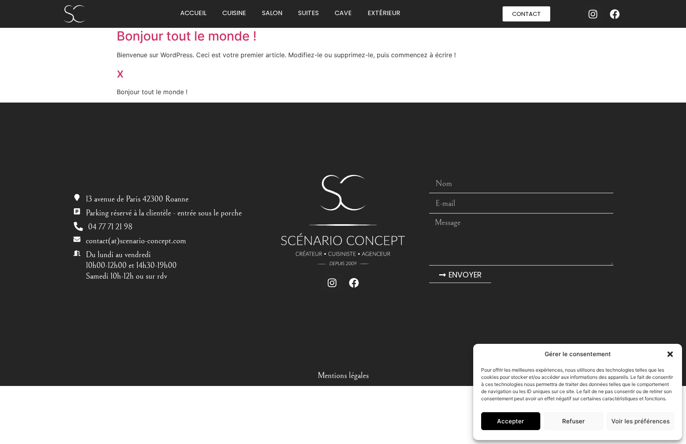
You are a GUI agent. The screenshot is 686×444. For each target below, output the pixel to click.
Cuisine (234, 12)
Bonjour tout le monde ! (186, 36)
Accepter (510, 421)
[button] (670, 354)
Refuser (573, 421)
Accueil (193, 12)
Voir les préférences (640, 421)
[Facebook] (615, 14)
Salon (272, 12)
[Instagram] (593, 14)
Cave (343, 12)
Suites (308, 12)
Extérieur (384, 12)
